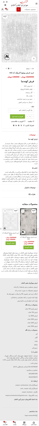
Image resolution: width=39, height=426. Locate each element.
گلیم (36, 337)
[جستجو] (18, 9)
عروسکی (35, 348)
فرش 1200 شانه (33, 322)
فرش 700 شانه (33, 312)
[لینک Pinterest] (18, 125)
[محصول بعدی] (6, 68)
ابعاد (33, 106)
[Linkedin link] (16, 125)
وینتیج (28, 68)
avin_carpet (24, 388)
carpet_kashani (27, 392)
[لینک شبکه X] (21, 125)
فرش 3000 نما (33, 316)
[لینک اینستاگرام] (6, 2)
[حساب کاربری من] (2, 9)
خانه (33, 68)
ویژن (36, 341)
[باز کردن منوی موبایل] (36, 4)
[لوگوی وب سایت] (19, 3)
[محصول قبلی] (11, 68)
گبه (37, 334)
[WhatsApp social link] (4, 2)
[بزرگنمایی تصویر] (34, 58)
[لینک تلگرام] (5, 5)
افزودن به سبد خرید (17, 116)
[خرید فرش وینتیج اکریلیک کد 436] (28, 221)
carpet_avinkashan (21, 385)
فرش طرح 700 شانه (31, 309)
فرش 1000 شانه (33, 319)
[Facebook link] (24, 125)
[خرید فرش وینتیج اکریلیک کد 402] (10, 219)
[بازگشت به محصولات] (8, 68)
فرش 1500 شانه (32, 326)
